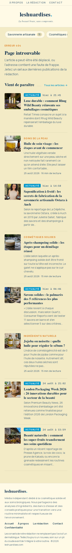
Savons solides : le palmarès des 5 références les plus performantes (43, 299)
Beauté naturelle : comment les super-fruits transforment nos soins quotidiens (44, 439)
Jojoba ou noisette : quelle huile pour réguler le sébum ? (44, 343)
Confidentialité (14, 527)
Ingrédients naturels (40, 336)
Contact (56, 3)
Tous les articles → (55, 85)
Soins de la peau (36, 138)
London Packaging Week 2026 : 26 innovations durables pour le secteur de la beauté (45, 393)
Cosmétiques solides (40, 237)
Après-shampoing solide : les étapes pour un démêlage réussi (44, 246)
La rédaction (36, 3)
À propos (16, 3)
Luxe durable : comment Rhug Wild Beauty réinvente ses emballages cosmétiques (45, 105)
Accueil (9, 523)
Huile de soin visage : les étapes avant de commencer (43, 145)
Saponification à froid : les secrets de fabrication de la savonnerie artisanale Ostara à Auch (45, 197)
